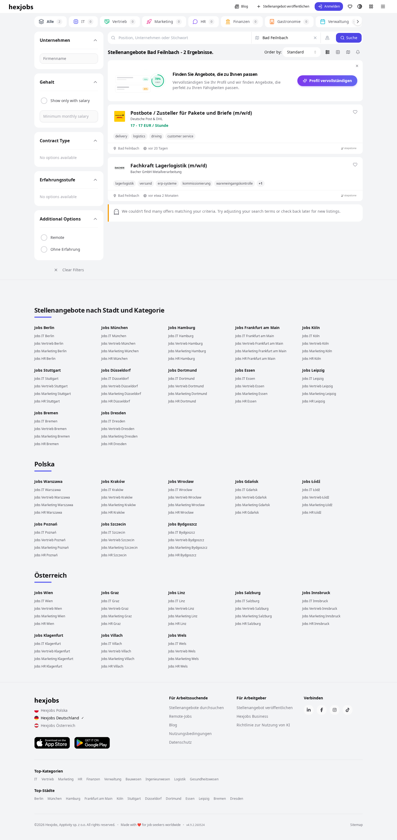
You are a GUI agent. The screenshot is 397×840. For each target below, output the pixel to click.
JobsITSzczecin (113, 532)
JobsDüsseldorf (115, 370)
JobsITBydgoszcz (181, 532)
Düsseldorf (153, 799)
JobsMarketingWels (183, 658)
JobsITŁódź (311, 489)
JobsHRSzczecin (113, 555)
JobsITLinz (176, 601)
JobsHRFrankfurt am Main (255, 358)
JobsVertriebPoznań (49, 540)
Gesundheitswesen (204, 779)
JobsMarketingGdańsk (252, 505)
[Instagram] (334, 710)
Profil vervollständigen (330, 80)
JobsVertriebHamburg (185, 343)
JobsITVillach (111, 643)
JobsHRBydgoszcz (182, 555)
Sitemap (356, 825)
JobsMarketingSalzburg (253, 616)
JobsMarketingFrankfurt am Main (260, 351)
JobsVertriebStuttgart (51, 386)
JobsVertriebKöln (315, 343)
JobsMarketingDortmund (187, 393)
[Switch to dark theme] (359, 6)
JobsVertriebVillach (116, 651)
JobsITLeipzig (313, 378)
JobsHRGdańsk (247, 512)
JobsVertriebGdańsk (251, 497)
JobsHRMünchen (114, 358)
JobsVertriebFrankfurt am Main (259, 343)
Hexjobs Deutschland (62, 717)
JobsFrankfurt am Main (257, 327)
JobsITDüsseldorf (115, 378)
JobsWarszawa (48, 481)
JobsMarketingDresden (119, 436)
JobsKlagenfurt (48, 635)
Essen (190, 799)
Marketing (65, 779)
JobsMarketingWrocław (186, 505)
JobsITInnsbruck (315, 601)
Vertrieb (48, 779)
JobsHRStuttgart (47, 401)
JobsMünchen (114, 327)
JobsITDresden (113, 421)
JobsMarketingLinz (182, 616)
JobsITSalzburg (247, 601)
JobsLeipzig (313, 370)
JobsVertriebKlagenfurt (52, 651)
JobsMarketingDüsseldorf (121, 393)
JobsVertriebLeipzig (317, 386)
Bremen (220, 799)
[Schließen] (357, 66)
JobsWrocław (181, 481)
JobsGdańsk (246, 481)
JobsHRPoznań (46, 555)
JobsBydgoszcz (182, 524)
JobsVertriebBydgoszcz (186, 540)
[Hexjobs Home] (21, 6)
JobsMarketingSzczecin (119, 547)
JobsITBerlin (44, 336)
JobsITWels (177, 643)
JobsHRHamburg (181, 358)
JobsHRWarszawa (48, 512)
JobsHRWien (44, 623)
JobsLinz (176, 592)
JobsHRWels (178, 666)
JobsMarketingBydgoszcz (187, 547)
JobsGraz (110, 592)
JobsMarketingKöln (317, 351)
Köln (120, 799)
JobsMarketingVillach (117, 658)
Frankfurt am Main (98, 799)
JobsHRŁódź (311, 512)
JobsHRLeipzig (313, 401)
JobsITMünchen (113, 336)
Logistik (180, 779)
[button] (329, 6)
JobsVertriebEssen (249, 386)
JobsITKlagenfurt (47, 643)
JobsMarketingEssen (251, 393)
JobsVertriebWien (48, 608)
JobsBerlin (44, 327)
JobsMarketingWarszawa (53, 505)
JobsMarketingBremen (52, 436)
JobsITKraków (112, 489)
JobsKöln (311, 327)
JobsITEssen (245, 378)
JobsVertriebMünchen (118, 343)
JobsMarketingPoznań (51, 547)
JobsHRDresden (113, 444)
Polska (44, 463)
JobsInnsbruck (316, 592)
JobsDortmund (182, 370)
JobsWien (43, 592)
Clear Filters (73, 269)
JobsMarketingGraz (116, 616)
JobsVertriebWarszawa (52, 497)
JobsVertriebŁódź (315, 497)
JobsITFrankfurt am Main (254, 336)
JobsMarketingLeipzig (319, 393)
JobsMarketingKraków (118, 505)
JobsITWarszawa (47, 489)
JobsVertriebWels (182, 651)
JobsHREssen (245, 401)
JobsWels (177, 635)
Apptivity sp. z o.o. (72, 824)
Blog (244, 6)
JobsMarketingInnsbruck (321, 616)
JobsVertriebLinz (181, 608)
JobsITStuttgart (46, 378)
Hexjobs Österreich (58, 725)
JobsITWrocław (180, 489)
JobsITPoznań (45, 532)
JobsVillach (112, 635)
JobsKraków (113, 481)
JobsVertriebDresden (117, 428)
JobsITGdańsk (246, 489)
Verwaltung (112, 779)
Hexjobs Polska (54, 710)
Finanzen (93, 779)
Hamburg (73, 799)
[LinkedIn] (309, 710)
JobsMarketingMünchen (120, 351)
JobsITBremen (45, 421)
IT (35, 779)
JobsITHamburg (180, 336)
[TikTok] (347, 710)
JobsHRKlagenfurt (48, 666)
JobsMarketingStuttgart (52, 393)
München (55, 799)
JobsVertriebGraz (115, 608)
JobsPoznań (45, 524)
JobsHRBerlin (44, 358)
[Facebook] (322, 710)
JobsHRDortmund (182, 401)
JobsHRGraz (111, 623)
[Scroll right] (358, 21)
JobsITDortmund (181, 378)
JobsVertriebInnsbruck (319, 608)
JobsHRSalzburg (248, 623)
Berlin (38, 799)
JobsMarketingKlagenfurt (53, 658)
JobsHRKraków (113, 512)
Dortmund (173, 799)
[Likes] (350, 6)
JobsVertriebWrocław (184, 497)
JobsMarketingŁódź (317, 505)
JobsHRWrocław (180, 512)
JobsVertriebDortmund (186, 386)
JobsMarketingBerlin (50, 351)
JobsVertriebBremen (50, 428)
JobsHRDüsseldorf (115, 401)
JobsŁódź (311, 481)
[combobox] (302, 52)
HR (80, 779)
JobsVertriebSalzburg (251, 608)
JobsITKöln (310, 336)
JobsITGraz (110, 601)
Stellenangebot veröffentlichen (286, 6)
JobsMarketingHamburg (187, 351)
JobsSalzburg (248, 592)
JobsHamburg (181, 327)
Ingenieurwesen (158, 779)
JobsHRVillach (112, 666)
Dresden (236, 799)
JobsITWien (43, 601)
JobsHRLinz (177, 623)
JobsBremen (46, 412)
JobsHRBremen (46, 444)
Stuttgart (134, 799)
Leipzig (204, 799)
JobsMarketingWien (49, 616)
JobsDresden (113, 412)
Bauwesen (133, 779)
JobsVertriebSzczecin (117, 540)
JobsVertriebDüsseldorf (119, 386)
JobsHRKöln (311, 358)
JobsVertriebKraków (116, 497)
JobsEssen (245, 370)
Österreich (50, 575)
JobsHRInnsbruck (315, 623)
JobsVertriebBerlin (48, 343)
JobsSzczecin (113, 524)
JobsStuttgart (47, 370)
